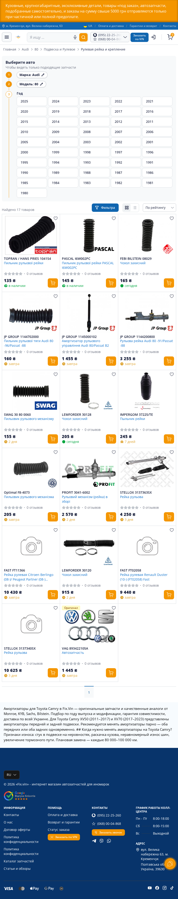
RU (9, 774)
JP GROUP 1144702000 (21, 337)
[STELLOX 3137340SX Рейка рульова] (31, 625)
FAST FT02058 (130, 570)
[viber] (101, 841)
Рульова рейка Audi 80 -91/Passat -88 (146, 343)
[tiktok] (172, 888)
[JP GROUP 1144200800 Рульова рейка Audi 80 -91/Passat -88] (147, 313)
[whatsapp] (109, 841)
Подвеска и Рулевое (59, 49)
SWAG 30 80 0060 (17, 415)
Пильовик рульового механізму (29, 418)
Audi (25, 49)
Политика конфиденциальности (21, 839)
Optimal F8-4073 (17, 492)
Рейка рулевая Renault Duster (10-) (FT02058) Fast (144, 576)
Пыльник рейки (132, 418)
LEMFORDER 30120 (76, 570)
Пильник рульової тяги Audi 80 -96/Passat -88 (28, 343)
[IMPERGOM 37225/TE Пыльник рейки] (147, 391)
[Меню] (7, 37)
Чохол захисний (133, 263)
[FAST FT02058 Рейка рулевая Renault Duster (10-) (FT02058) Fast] (147, 547)
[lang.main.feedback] (170, 863)
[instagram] (164, 888)
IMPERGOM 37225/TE (136, 415)
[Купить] (53, 283)
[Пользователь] (153, 37)
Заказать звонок (110, 832)
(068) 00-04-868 (109, 823)
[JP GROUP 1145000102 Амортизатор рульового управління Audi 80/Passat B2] (89, 313)
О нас (8, 822)
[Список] (134, 207)
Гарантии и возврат (143, 26)
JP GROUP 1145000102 (79, 337)
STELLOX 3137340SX (20, 648)
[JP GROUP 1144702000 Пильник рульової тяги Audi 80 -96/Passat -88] (31, 313)
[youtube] (149, 888)
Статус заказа (59, 829)
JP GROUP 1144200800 (137, 337)
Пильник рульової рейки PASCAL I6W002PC (88, 265)
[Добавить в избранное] (55, 218)
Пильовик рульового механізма (29, 497)
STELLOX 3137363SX (136, 492)
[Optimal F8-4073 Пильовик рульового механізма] (31, 469)
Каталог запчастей (19, 861)
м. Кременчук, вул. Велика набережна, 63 (34, 26)
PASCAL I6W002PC (76, 259)
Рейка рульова (131, 497)
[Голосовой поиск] (75, 37)
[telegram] (94, 841)
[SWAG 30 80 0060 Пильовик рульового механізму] (31, 391)
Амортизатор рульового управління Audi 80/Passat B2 (85, 343)
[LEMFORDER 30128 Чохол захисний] (89, 391)
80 (36, 49)
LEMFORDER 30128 (76, 415)
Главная (9, 49)
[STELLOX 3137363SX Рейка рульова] (147, 469)
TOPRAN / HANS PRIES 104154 (27, 259)
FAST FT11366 (14, 570)
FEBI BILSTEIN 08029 (136, 259)
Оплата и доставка (111, 26)
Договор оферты (17, 829)
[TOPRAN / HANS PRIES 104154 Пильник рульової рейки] (31, 235)
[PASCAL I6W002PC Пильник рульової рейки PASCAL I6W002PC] (89, 235)
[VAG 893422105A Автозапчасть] (89, 625)
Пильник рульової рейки (23, 263)
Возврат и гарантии (64, 822)
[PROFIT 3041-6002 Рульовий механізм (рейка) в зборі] (89, 469)
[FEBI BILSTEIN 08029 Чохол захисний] (147, 235)
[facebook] (157, 888)
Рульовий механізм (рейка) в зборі (85, 499)
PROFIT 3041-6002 (76, 492)
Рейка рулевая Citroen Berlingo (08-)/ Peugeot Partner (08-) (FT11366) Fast (28, 576)
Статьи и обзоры (17, 868)
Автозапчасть (73, 652)
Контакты (169, 26)
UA (90, 26)
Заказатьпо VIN (139, 37)
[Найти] (83, 37)
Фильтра (108, 207)
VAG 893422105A (75, 648)
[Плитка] (126, 207)
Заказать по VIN (66, 837)
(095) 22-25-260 (109, 815)
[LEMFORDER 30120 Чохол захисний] (89, 547)
